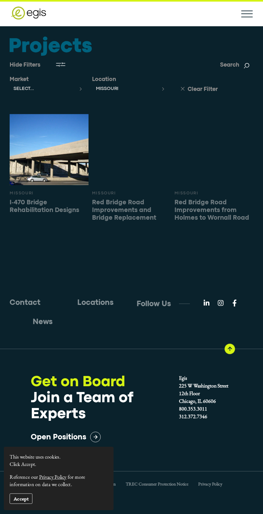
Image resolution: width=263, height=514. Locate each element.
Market (19, 79)
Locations (95, 302)
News (43, 322)
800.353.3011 (193, 408)
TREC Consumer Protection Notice (157, 484)
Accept (21, 498)
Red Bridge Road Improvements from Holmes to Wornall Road (211, 210)
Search (229, 65)
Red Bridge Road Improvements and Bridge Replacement (124, 210)
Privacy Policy (210, 484)
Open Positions (58, 437)
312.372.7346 (193, 416)
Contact (25, 302)
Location (104, 79)
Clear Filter (202, 89)
